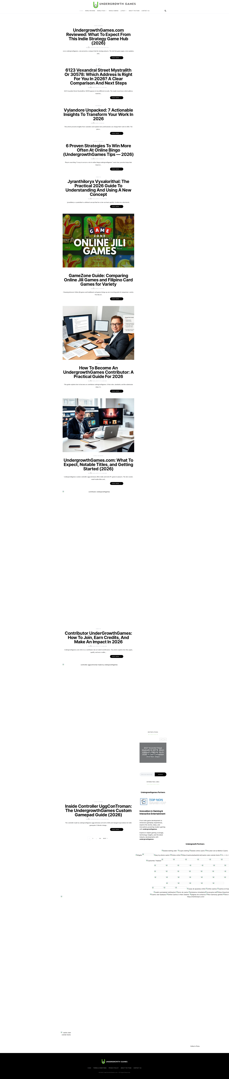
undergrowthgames (147, 839)
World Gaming (113, 10)
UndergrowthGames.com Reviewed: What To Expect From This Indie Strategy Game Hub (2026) (98, 36)
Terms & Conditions (100, 1068)
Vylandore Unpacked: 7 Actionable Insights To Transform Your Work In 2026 (98, 114)
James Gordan (99, 123)
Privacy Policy (114, 1068)
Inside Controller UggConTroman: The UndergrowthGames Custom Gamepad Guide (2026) (98, 810)
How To (98, 65)
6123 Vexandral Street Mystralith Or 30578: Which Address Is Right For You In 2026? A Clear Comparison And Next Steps (98, 76)
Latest (123, 10)
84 (100, 838)
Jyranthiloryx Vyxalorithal (99, 47)
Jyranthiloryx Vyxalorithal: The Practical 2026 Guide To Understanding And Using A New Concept (98, 188)
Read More (115, 57)
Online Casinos (98, 141)
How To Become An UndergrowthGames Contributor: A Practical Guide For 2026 (98, 372)
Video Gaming (98, 25)
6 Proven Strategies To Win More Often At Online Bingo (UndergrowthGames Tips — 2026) (98, 150)
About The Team (134, 10)
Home (81, 10)
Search (160, 774)
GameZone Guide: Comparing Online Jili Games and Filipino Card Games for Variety (98, 280)
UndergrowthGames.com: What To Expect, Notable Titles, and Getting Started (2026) (98, 464)
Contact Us (145, 10)
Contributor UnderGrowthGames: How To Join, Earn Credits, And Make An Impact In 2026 (98, 637)
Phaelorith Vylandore (99, 87)
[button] (164, 739)
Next (104, 838)
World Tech (101, 10)
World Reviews (90, 10)
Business (98, 105)
